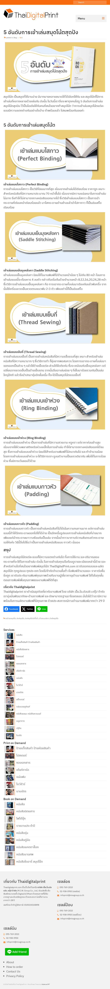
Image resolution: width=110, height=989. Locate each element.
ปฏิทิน (18, 728)
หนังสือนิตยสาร (22, 649)
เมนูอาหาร (20, 721)
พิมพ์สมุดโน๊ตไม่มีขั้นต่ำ (31, 618)
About (10, 962)
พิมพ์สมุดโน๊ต (20, 618)
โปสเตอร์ (19, 656)
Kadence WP (46, 984)
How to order (14, 967)
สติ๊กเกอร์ (20, 699)
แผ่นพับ (19, 678)
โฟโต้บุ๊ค (21, 818)
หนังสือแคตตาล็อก (27, 847)
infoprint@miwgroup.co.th (72, 895)
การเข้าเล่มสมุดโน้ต (10, 618)
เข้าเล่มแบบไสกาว (44, 618)
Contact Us (13, 971)
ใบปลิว (19, 735)
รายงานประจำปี (25, 825)
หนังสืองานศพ (24, 854)
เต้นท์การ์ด (20, 671)
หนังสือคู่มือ (23, 839)
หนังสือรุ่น (22, 832)
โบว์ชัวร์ (19, 685)
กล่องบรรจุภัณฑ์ (23, 706)
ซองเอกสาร (21, 663)
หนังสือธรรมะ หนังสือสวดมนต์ (28, 713)
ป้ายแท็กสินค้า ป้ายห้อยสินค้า (28, 642)
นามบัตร (19, 692)
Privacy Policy (15, 976)
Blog (15, 38)
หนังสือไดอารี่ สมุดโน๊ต (29, 861)
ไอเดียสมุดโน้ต (54, 618)
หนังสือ (19, 635)
